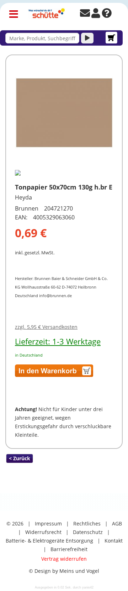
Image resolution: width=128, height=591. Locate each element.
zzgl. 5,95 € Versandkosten (46, 326)
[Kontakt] (85, 14)
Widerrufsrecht (43, 532)
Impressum (48, 523)
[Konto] (95, 14)
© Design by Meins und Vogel (64, 570)
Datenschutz (88, 532)
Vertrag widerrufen (64, 558)
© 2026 (14, 523)
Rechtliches (87, 523)
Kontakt (114, 540)
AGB (117, 523)
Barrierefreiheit (68, 549)
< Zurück (19, 458)
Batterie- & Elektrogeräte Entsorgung (49, 540)
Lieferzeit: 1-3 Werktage (58, 341)
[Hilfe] (107, 14)
